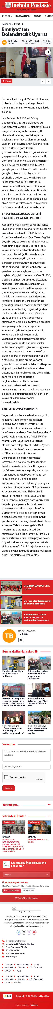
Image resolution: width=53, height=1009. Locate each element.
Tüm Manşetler (13, 950)
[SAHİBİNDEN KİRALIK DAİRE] (39, 827)
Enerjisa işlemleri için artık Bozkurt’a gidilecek (12, 673)
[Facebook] (19, 932)
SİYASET (21, 968)
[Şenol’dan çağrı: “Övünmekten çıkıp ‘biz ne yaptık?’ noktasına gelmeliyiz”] (13, 717)
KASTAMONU (22, 16)
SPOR (18, 971)
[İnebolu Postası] (26, 6)
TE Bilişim (33, 1005)
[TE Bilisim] (9, 636)
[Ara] (49, 6)
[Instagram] (29, 932)
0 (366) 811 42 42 (12, 890)
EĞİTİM (17, 983)
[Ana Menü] (3, 6)
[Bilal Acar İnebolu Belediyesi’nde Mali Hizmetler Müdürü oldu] (39, 690)
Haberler (6, 24)
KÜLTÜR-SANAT (37, 968)
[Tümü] (49, 805)
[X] (24, 932)
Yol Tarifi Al (29, 890)
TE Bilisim (23, 634)
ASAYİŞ (37, 16)
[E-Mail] (20, 640)
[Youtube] (34, 932)
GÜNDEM (9, 968)
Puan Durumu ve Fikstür (16, 947)
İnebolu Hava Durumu (15, 941)
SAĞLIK (8, 971)
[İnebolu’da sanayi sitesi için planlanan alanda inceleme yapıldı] (39, 717)
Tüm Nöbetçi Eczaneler (27, 898)
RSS (9, 996)
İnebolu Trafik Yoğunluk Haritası (20, 944)
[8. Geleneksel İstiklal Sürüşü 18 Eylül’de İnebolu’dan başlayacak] (39, 662)
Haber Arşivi (11, 957)
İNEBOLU (7, 16)
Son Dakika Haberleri (15, 953)
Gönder (8, 788)
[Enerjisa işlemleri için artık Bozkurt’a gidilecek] (13, 662)
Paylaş (8, 81)
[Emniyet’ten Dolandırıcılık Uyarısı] (26, 62)
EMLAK (6, 837)
